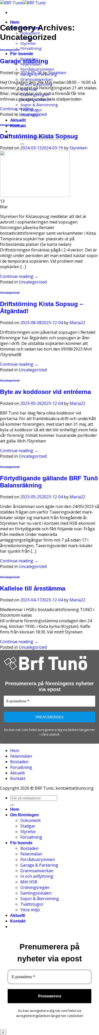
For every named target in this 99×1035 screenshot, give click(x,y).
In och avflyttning (36, 876)
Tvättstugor (31, 904)
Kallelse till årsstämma (32, 588)
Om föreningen (24, 815)
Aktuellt (18, 120)
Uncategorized (10, 49)
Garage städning (24, 61)
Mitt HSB (28, 882)
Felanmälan (21, 756)
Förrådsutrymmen (37, 69)
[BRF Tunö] (23, 3)
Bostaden (19, 762)
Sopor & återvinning (39, 104)
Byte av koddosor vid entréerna (45, 391)
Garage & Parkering (39, 865)
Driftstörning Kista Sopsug (39, 136)
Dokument (30, 820)
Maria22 (77, 322)
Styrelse (28, 43)
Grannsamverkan (36, 79)
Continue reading (19, 109)
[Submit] (22, 144)
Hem (14, 22)
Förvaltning (30, 48)
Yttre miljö (30, 910)
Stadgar (27, 826)
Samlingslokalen (36, 893)
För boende (21, 53)
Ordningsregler (35, 887)
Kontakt (17, 778)
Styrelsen (57, 72)
